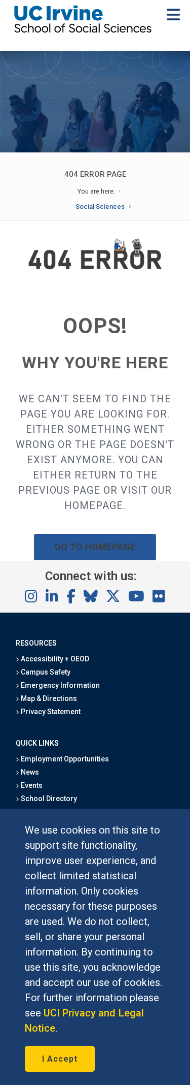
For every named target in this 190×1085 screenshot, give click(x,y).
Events (31, 785)
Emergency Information (59, 685)
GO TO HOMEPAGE (95, 546)
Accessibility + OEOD (54, 659)
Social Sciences (100, 206)
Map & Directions (48, 698)
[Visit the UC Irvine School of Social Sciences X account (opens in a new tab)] (113, 597)
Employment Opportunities (64, 759)
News (29, 772)
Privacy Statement (50, 712)
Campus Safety (44, 672)
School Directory (48, 798)
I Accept (60, 1059)
